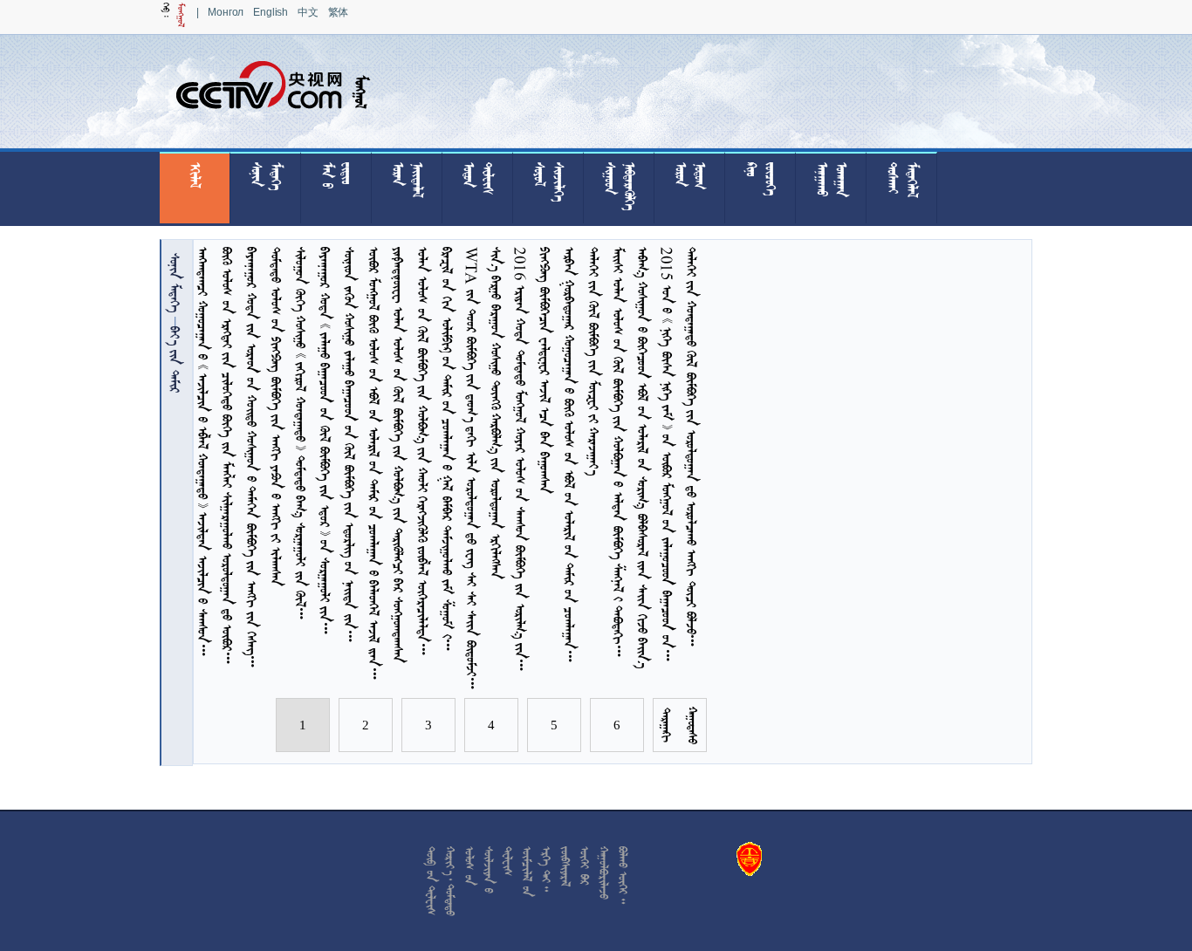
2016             (520, 461)
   (175, 359)
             (227, 458)
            (423, 453)
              (325, 443)
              (618, 454)
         (496, 413)
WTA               (472, 470)
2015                (667, 456)
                (374, 465)
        (594, 361)
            (276, 416)
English (270, 12)
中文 (308, 12)
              (569, 457)
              (643, 457)
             (203, 453)
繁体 (338, 12)
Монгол (225, 12)
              (252, 460)
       (545, 370)
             (349, 447)
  (175, 282)
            (301, 436)
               (447, 451)
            (398, 455)
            (691, 449)
